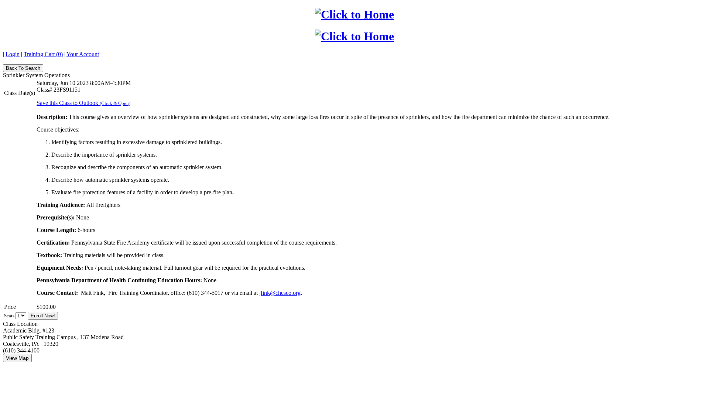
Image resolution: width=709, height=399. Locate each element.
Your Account (82, 54)
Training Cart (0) (43, 54)
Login (13, 54)
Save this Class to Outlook (83, 103)
